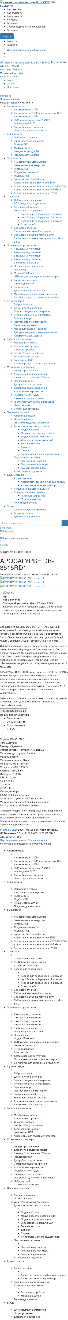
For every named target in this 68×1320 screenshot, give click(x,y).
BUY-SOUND (9, 829)
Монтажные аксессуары (20, 367)
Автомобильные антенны (28, 127)
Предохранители (23, 380)
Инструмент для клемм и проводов (34, 401)
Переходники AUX (24, 123)
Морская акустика (31, 499)
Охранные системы (18, 412)
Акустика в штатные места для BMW (34, 182)
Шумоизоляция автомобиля (30, 509)
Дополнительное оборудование (32, 426)
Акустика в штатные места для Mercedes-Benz (40, 186)
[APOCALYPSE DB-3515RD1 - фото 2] (22, 581)
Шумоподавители (24, 283)
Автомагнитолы (16, 106)
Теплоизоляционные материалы (32, 314)
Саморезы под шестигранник (30, 387)
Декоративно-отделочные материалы (35, 332)
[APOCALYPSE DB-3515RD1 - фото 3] (22, 585)
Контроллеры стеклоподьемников (40, 453)
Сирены (25, 450)
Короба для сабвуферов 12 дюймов (41, 217)
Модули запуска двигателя (36, 436)
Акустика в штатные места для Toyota (35, 193)
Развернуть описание (13, 710)
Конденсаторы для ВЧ (26, 151)
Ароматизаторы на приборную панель (43, 481)
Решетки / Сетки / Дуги (26, 394)
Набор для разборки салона (30, 328)
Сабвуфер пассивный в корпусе (32, 231)
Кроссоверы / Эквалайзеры (29, 179)
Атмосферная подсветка (28, 471)
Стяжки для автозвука (26, 408)
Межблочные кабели (25, 342)
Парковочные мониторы (34, 464)
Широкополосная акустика (29, 140)
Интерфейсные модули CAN (37, 440)
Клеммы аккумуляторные (28, 398)
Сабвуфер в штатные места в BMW (34, 234)
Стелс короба (28, 224)
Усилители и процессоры (21, 245)
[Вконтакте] (8, 53)
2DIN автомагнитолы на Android (32, 120)
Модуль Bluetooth (24, 273)
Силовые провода (24, 349)
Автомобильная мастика (28, 335)
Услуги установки (23, 513)
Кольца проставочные (26, 370)
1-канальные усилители (27, 248)
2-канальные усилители (27, 252)
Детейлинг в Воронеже (27, 516)
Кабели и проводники (19, 339)
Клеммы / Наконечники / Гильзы (32, 377)
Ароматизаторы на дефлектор (38, 485)
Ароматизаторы (23, 478)
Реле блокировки (30, 443)
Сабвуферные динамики (28, 200)
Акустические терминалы (28, 391)
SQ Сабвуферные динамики (30, 203)
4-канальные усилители (27, 259)
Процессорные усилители (29, 266)
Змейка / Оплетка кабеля (28, 353)
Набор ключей (22, 405)
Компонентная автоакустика (30, 161)
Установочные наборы (27, 356)
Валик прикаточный (25, 325)
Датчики (25, 447)
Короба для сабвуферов (28, 210)
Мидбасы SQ (21, 175)
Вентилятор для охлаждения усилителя (36, 297)
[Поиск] (65, 523)
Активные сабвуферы (26, 207)
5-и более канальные (26, 262)
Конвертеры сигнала (25, 280)
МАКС (15, 66)
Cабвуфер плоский (25, 227)
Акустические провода (26, 346)
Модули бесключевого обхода (38, 433)
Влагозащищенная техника (29, 492)
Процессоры (21, 269)
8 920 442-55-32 (9, 76)
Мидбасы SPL (22, 147)
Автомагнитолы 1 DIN (26, 109)
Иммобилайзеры (23, 419)
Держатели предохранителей (31, 373)
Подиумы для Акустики (27, 154)
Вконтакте (5, 69)
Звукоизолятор (22, 318)
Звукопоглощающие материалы (32, 311)
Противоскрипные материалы (31, 321)
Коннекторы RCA (23, 360)
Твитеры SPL (21, 144)
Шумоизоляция (15, 300)
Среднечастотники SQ (26, 172)
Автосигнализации (24, 415)
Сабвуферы (14, 196)
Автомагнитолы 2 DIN (26, 116)
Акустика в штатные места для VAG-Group (38, 189)
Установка (6, 527)
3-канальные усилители (27, 255)
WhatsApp (5, 66)
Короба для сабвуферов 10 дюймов (41, 213)
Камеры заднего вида (33, 467)
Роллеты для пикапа (25, 502)
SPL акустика (14, 133)
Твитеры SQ (21, 168)
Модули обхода (30, 429)
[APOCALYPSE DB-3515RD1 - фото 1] (22, 577)
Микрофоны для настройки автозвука (35, 293)
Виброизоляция (23, 304)
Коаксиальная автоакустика (30, 165)
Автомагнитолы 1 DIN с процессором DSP (38, 113)
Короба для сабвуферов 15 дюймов (41, 220)
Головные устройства (33, 495)
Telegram (17, 69)
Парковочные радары (33, 460)
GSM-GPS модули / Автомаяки (31, 422)
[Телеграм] (8, 56)
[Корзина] (15, 5)
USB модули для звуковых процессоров (36, 276)
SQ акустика (14, 158)
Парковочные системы (27, 457)
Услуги (10, 506)
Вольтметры (21, 287)
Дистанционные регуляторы (30, 290)
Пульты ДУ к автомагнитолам (30, 130)
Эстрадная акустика (25, 137)
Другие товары (15, 474)
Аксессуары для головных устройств (34, 363)
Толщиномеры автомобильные (32, 488)
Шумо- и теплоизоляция (28, 307)
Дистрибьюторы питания (28, 384)
